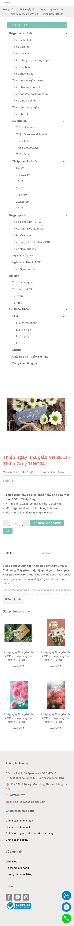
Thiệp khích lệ (20, 114)
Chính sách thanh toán (19, 820)
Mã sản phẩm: (12, 471)
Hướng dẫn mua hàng (19, 874)
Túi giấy (14, 275)
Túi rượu (17, 295)
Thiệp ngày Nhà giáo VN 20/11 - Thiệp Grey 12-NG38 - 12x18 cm (18, 718)
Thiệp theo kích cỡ (24, 161)
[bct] (18, 905)
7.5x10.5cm (23, 174)
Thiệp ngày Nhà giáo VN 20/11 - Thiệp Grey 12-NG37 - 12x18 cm (55, 656)
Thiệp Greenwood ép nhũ (31, 134)
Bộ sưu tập (19, 120)
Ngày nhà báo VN (23, 255)
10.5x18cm (22, 201)
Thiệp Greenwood (27, 147)
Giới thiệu (11, 861)
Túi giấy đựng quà (23, 282)
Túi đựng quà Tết (22, 289)
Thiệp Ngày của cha (24, 268)
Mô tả (9, 552)
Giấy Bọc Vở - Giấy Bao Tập (30, 356)
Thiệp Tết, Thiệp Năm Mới (28, 228)
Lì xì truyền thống (26, 322)
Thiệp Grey (23, 154)
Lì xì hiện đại (23, 329)
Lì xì (15, 316)
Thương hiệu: (47, 471)
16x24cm (21, 194)
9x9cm (20, 167)
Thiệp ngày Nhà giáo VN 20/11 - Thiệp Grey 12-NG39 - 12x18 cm (18, 656)
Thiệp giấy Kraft (25, 127)
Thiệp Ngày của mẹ (24, 248)
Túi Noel (17, 302)
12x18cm (21, 188)
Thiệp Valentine (21, 235)
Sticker (16, 349)
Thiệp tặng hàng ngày (25, 107)
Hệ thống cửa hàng (17, 867)
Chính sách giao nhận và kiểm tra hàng (29, 833)
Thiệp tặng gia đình (24, 100)
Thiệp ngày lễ (27, 9)
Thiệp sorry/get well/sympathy (30, 93)
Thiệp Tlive (22, 140)
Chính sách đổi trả (17, 839)
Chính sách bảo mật (18, 827)
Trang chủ (8, 9)
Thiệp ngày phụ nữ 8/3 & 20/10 (31, 242)
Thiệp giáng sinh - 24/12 (27, 221)
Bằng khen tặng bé (24, 363)
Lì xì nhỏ (21, 343)
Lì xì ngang (23, 336)
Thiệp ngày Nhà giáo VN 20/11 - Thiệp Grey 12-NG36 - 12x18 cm (55, 718)
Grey (61, 471)
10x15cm (21, 181)
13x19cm (21, 208)
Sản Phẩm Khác (19, 309)
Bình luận (45, 552)
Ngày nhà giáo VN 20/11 (53, 9)
